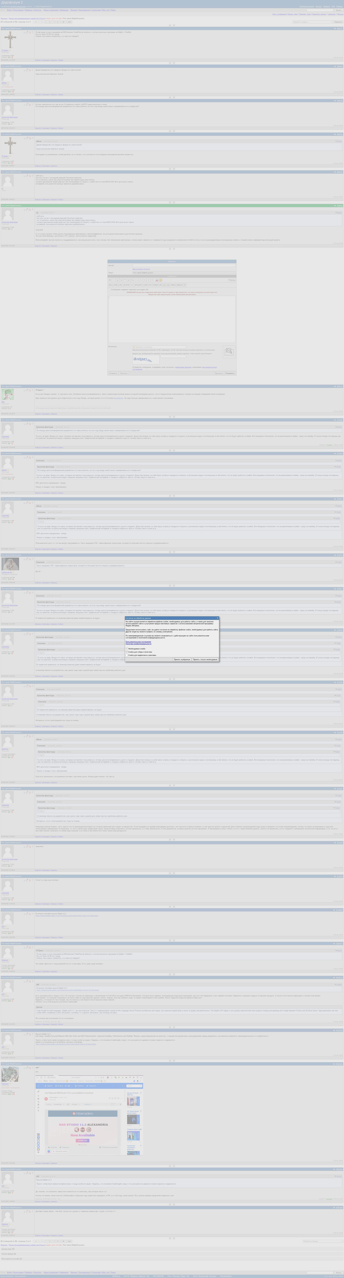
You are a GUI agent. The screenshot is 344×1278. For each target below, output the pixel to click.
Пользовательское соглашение (138, 642)
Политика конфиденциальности (138, 644)
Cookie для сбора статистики (140, 652)
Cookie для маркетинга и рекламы (142, 655)
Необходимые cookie (136, 649)
